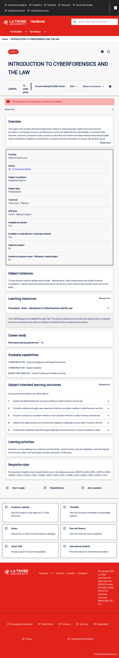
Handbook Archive (16, 11)
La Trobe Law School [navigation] (21, 169)
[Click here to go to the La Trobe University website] (14, 23)
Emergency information (21, 624)
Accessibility (102, 624)
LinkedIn (71, 573)
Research (66, 5)
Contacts (66, 624)
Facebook (43, 573)
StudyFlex (37, 5)
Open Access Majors (17, 5)
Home (5, 39)
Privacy (28, 639)
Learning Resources (40, 11)
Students (51, 5)
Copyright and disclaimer (82, 639)
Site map (84, 624)
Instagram (83, 573)
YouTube (60, 573)
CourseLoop (111, 654)
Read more (105, 143)
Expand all (104, 298)
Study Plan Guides (84, 5)
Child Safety (47, 624)
